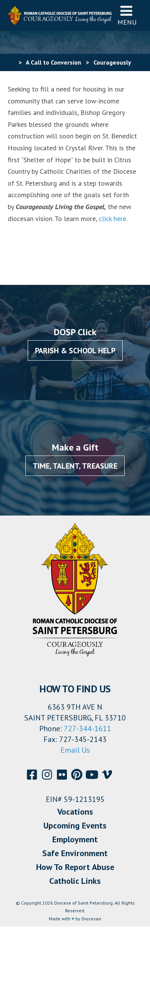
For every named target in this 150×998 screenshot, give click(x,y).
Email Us (75, 750)
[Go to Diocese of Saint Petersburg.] (11, 62)
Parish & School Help (75, 351)
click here (112, 218)
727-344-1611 (87, 729)
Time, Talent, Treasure (75, 466)
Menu (127, 22)
